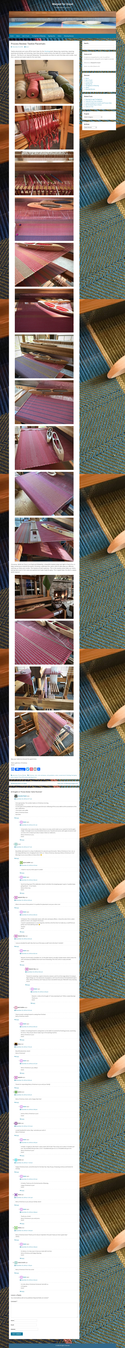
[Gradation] (44, 494)
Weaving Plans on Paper (19, 783)
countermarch (62, 775)
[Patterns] (44, 265)
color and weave (42, 775)
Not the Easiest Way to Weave (93, 105)
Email (12, 1325)
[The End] (44, 688)
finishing (69, 775)
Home (12, 36)
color (36, 775)
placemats (15, 775)
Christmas (31, 775)
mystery (16, 777)
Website (13, 1329)
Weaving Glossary (69, 36)
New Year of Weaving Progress (67, 783)
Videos (59, 36)
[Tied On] (44, 173)
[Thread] (44, 82)
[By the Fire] (44, 597)
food (72, 775)
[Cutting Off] (44, 734)
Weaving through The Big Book (93, 99)
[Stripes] (44, 402)
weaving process (32, 777)
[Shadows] (44, 311)
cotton (56, 775)
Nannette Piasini (22, 796)
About (18, 36)
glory (75, 775)
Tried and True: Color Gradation (93, 101)
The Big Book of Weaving (38, 36)
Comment (14, 1301)
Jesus (12, 777)
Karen (27, 47)
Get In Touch (25, 36)
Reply (17, 818)
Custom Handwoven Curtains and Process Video (98, 103)
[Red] (44, 643)
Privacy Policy (89, 82)
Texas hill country (23, 777)
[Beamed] (44, 128)
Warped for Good (62, 4)
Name (12, 1320)
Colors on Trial (89, 106)
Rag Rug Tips (51, 36)
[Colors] (44, 219)
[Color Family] (44, 448)
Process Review (22, 775)
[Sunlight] (44, 356)
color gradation (50, 775)
